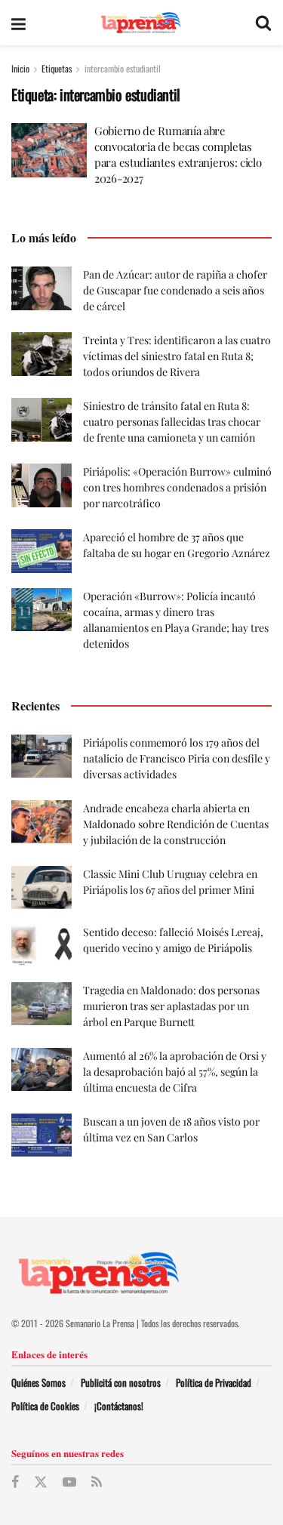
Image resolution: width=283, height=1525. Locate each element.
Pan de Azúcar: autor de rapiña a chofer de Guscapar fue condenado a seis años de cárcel (175, 290)
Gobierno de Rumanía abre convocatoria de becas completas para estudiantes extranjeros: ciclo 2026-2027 (178, 154)
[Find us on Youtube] (69, 1482)
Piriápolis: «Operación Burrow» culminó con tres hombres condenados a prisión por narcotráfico (177, 487)
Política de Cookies (45, 1405)
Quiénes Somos (38, 1382)
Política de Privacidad (213, 1382)
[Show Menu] (18, 22)
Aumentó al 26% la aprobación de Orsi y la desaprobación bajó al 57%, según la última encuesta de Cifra (174, 1072)
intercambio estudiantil (123, 68)
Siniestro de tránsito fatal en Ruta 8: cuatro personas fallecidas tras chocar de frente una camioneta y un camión (171, 422)
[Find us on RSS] (96, 1482)
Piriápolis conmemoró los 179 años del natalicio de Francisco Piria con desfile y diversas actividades (176, 758)
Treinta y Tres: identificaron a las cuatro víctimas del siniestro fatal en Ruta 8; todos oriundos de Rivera (177, 356)
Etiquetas (57, 68)
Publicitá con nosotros (121, 1382)
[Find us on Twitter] (41, 1482)
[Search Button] (263, 22)
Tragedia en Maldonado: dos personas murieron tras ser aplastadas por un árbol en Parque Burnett (171, 1006)
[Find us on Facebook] (15, 1482)
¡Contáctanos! (118, 1405)
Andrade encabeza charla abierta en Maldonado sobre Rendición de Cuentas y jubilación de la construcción (176, 824)
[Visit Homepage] (140, 23)
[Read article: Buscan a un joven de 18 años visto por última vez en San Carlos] (41, 1135)
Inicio (20, 68)
